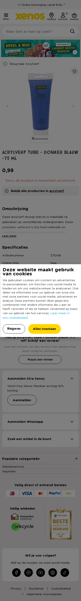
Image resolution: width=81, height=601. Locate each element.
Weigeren (14, 328)
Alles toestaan (44, 329)
